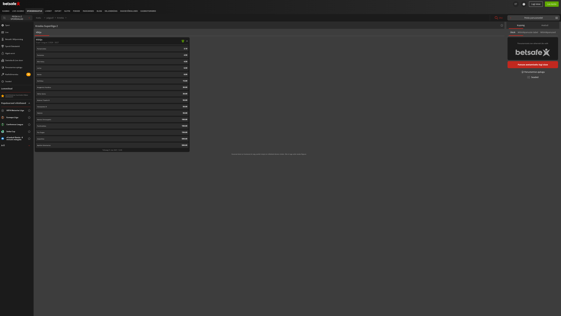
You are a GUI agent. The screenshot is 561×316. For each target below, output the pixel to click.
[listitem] (6, 11)
